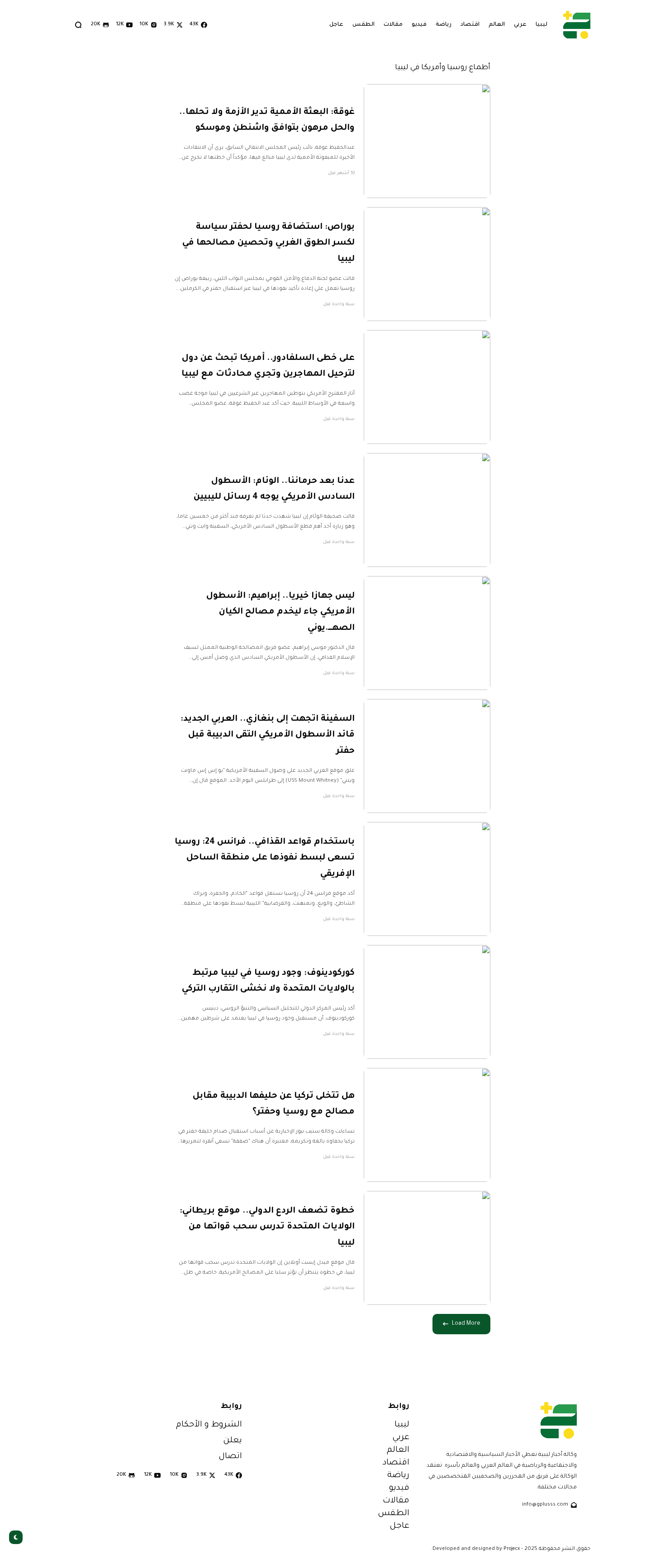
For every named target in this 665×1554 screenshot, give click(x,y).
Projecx (512, 1549)
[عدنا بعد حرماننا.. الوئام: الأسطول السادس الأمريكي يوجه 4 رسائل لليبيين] (427, 510)
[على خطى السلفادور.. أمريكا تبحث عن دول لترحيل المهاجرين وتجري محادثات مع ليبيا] (427, 387)
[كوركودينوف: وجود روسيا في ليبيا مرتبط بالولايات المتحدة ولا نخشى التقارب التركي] (427, 1002)
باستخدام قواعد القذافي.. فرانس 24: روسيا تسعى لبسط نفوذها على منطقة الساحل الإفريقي (265, 858)
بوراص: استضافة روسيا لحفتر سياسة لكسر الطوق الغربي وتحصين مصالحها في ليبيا (268, 243)
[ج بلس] (576, 24)
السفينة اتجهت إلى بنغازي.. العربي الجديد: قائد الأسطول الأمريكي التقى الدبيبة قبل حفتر (267, 735)
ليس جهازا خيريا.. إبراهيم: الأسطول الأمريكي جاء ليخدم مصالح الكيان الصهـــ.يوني (280, 612)
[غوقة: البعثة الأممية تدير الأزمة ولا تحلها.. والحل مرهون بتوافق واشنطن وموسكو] (427, 141)
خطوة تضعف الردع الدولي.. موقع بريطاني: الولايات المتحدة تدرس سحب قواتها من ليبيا (267, 1227)
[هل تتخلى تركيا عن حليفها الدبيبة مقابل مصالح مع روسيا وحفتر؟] (427, 1125)
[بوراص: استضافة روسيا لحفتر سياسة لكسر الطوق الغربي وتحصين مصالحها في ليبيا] (427, 264)
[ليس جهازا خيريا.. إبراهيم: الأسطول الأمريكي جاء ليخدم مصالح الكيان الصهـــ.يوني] (427, 633)
